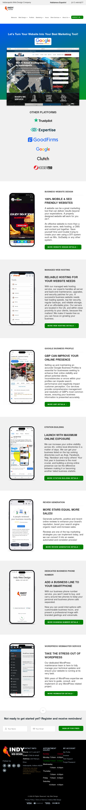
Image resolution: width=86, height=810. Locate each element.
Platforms (48, 112)
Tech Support (68, 759)
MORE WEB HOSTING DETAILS (61, 326)
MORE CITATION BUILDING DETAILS (63, 478)
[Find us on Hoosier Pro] (43, 169)
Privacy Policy (29, 800)
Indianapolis (7, 2)
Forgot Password (69, 762)
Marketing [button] (39, 17)
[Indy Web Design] (14, 752)
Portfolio (31, 17)
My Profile (66, 752)
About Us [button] (65, 17)
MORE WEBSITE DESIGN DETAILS (62, 247)
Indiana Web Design (54, 800)
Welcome (14, 17)
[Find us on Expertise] (43, 131)
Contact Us (76, 17)
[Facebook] (4, 765)
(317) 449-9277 (77, 2)
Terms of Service (41, 800)
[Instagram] (18, 765)
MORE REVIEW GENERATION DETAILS (62, 547)
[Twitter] (9, 765)
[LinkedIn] (4, 770)
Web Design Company (22, 2)
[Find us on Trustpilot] (43, 121)
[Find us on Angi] (43, 141)
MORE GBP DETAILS (57, 404)
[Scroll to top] (43, 710)
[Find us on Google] (43, 151)
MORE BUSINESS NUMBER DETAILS (63, 622)
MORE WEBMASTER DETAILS (60, 693)
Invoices (66, 755)
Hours (47, 17)
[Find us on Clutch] (43, 159)
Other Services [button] (55, 17)
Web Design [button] (22, 17)
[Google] (14, 765)
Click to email (33, 755)
